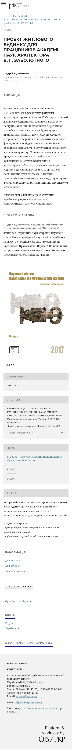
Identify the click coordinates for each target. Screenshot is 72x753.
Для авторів (12, 565)
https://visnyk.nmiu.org (28, 702)
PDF (11, 365)
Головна (9, 15)
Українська (12, 628)
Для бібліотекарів (16, 571)
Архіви (22, 15)
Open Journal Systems (18, 601)
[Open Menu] (3, 3)
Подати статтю (19, 586)
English (10, 623)
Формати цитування (21, 432)
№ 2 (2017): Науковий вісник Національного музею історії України (33, 21)
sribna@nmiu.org (27, 696)
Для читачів (12, 560)
